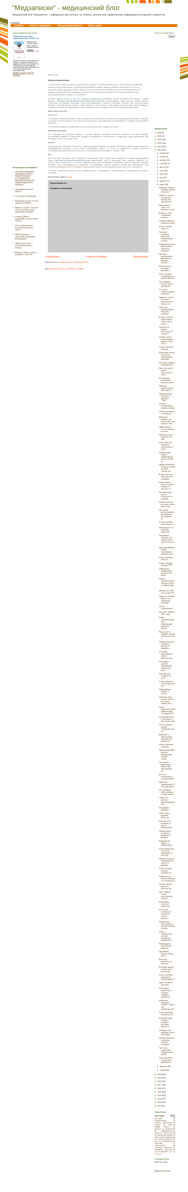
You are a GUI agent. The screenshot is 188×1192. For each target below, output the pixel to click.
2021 (159, 150)
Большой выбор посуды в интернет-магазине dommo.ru (165, 1022)
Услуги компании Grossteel (166, 745)
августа (163, 167)
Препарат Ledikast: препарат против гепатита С (167, 190)
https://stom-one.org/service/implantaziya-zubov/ (73, 160)
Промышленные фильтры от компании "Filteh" (165, 397)
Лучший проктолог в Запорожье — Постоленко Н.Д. (167, 719)
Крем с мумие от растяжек (166, 984)
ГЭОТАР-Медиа (32, 43)
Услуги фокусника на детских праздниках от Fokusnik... (166, 852)
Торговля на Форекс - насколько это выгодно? (166, 330)
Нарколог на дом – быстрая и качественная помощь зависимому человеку (26, 210)
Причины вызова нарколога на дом (166, 437)
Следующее (52, 256)
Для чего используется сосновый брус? (166, 776)
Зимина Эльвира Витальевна (34, 46)
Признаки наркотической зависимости (166, 388)
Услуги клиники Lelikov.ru (165, 227)
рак (156, 1141)
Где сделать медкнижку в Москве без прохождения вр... (165, 766)
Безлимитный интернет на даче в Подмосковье (165, 824)
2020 (159, 1074)
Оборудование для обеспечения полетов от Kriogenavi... (167, 247)
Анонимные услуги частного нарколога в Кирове (27, 202)
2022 (159, 147)
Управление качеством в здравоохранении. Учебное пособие (27, 37)
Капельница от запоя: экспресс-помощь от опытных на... (167, 485)
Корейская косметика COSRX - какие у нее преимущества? (167, 1004)
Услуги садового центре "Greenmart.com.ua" (167, 728)
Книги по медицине (40, 25)
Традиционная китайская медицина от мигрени (165, 834)
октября (163, 160)
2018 (159, 1081)
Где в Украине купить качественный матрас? (166, 895)
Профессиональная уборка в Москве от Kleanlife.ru (166, 645)
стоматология (160, 1145)
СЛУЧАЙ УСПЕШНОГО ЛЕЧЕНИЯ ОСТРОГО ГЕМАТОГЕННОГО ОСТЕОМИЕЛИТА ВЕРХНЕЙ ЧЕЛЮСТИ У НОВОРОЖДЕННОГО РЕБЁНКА (25, 178)
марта (162, 184)
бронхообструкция (165, 1135)
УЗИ (164, 1133)
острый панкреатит (165, 1139)
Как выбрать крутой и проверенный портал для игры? (165, 666)
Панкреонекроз (161, 1120)
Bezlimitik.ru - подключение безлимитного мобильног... (165, 738)
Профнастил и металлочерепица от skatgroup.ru (167, 878)
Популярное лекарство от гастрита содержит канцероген (165, 992)
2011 (159, 1106)
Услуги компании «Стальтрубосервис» (167, 683)
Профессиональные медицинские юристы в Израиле (167, 862)
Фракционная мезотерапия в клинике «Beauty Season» (167, 925)
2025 (159, 136)
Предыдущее (140, 256)
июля (162, 171)
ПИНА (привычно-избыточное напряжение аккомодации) (25, 236)
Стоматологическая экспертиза (166, 412)
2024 (159, 140)
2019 (159, 1078)
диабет (157, 1125)
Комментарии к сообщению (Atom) (74, 262)
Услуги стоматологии (165, 607)
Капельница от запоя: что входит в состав (167, 207)
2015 (159, 1092)
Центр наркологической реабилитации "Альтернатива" (167, 710)
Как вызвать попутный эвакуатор (164, 904)
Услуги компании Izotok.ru (166, 558)
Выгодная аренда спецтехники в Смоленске (166, 969)
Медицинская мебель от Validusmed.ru (165, 843)
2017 (159, 1085)
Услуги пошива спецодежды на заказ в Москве (166, 276)
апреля (163, 181)
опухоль (158, 1129)
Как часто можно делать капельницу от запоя (166, 371)
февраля (164, 1066)
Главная (18, 25)
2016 (159, 1088)
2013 (159, 1099)
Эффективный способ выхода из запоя (166, 429)
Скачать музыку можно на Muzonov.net (165, 886)
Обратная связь (161, 1162)
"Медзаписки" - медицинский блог (66, 8)
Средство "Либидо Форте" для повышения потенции (166, 599)
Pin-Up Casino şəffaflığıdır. (25, 196)
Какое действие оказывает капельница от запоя (166, 445)
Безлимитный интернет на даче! (165, 676)
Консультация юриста (70, 25)
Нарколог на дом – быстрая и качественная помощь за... (167, 300)
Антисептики (170, 1129)
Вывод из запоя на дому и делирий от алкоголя (26, 253)
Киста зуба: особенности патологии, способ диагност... (165, 914)
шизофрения (163, 1151)
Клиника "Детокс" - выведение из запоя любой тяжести (26, 219)
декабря (163, 153)
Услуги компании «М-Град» (166, 348)
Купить (39, 51)
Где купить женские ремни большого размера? (166, 310)
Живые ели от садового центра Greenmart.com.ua (167, 635)
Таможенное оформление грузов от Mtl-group (165, 572)
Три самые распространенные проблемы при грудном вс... (166, 514)
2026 (159, 133)
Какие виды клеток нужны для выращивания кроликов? (167, 356)
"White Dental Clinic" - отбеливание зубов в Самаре (24, 245)
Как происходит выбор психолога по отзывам (165, 495)
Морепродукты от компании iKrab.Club (166, 530)
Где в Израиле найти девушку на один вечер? (166, 792)
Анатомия (158, 1118)
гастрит (160, 1115)
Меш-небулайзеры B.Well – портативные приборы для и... (167, 551)
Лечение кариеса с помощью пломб (167, 222)
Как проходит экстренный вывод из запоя (166, 380)
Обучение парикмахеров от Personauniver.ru (167, 784)
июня (162, 174)
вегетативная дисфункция (165, 1137)
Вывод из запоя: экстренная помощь (166, 215)
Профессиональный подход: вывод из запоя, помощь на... (167, 468)
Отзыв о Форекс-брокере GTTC (166, 564)
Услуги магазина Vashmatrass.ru (166, 523)
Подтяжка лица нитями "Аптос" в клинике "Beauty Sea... (166, 700)
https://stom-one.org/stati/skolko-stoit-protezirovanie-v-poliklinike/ (81, 101)
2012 (159, 1102)
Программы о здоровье (164, 809)
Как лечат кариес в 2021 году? (167, 613)
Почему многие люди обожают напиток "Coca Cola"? (166, 340)
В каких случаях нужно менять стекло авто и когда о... (166, 320)
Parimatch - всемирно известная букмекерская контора (165, 236)
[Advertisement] (96, 50)
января (163, 1070)
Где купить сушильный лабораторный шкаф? (166, 1051)
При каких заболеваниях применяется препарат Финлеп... (166, 258)
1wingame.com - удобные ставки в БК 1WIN (166, 1032)
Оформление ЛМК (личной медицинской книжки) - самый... (166, 754)
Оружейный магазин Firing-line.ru (166, 953)
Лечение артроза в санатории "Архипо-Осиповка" (167, 1041)
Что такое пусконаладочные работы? (167, 291)
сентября (164, 163)
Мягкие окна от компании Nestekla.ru (165, 268)
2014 (159, 1095)
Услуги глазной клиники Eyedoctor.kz (165, 871)
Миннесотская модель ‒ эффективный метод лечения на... (166, 457)
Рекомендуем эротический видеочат (165, 946)
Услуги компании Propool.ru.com (166, 1013)
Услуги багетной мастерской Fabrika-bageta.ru (167, 977)
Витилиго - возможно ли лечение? (165, 961)
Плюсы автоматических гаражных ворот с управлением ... (166, 583)
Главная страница (96, 256)
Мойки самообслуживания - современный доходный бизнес (166, 623)
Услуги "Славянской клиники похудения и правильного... (166, 936)
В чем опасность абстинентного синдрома (166, 476)
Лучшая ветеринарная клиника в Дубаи (167, 406)
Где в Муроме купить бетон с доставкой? (166, 284)
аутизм (172, 1133)
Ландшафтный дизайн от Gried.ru (165, 691)
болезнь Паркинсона (163, 1123)
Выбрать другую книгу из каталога (23, 74)
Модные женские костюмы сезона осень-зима (167, 504)
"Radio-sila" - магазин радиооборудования (167, 801)
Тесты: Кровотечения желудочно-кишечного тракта (24, 227)
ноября (163, 157)
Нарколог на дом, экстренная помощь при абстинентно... (166, 198)
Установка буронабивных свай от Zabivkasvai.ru (166, 655)
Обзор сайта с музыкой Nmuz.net (165, 815)
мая (161, 178)
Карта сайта (95, 25)
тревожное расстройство (165, 1149)
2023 (159, 143)
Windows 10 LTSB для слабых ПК (166, 592)
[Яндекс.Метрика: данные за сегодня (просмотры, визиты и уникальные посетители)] (162, 1171)
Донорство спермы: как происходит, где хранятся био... (166, 420)
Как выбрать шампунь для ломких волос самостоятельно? (167, 539)
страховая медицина (163, 1147)
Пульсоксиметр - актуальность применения (166, 1060)
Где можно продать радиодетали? (167, 364)
